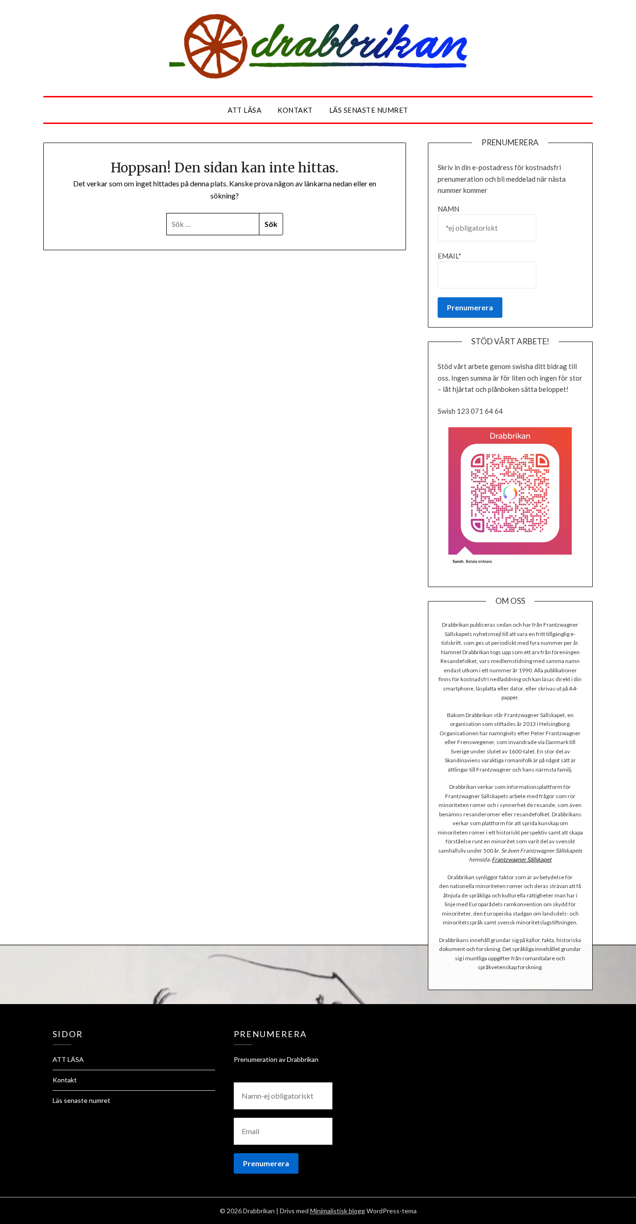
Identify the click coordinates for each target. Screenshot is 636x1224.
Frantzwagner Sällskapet (521, 859)
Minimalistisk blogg (337, 1211)
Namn (448, 209)
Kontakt (295, 110)
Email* (449, 256)
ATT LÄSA (244, 110)
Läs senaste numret (368, 110)
